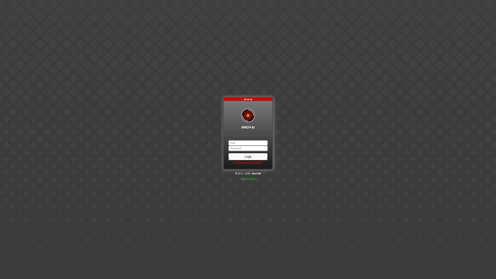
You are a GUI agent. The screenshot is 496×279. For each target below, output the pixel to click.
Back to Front (248, 179)
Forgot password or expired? (248, 162)
